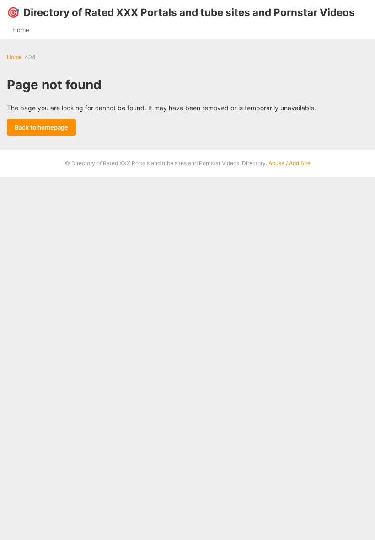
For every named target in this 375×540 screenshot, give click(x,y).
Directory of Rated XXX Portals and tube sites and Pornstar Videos (181, 12)
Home (20, 29)
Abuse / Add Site (289, 163)
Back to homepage (41, 127)
